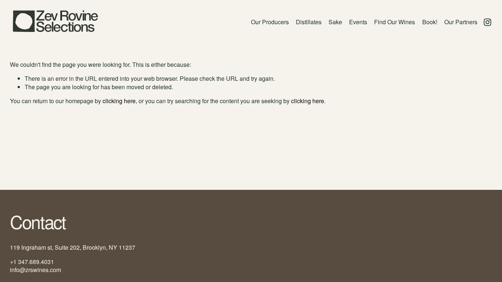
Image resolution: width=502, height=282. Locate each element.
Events (358, 22)
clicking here (119, 101)
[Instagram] (487, 22)
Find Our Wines (394, 22)
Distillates (309, 22)
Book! (429, 22)
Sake (335, 22)
